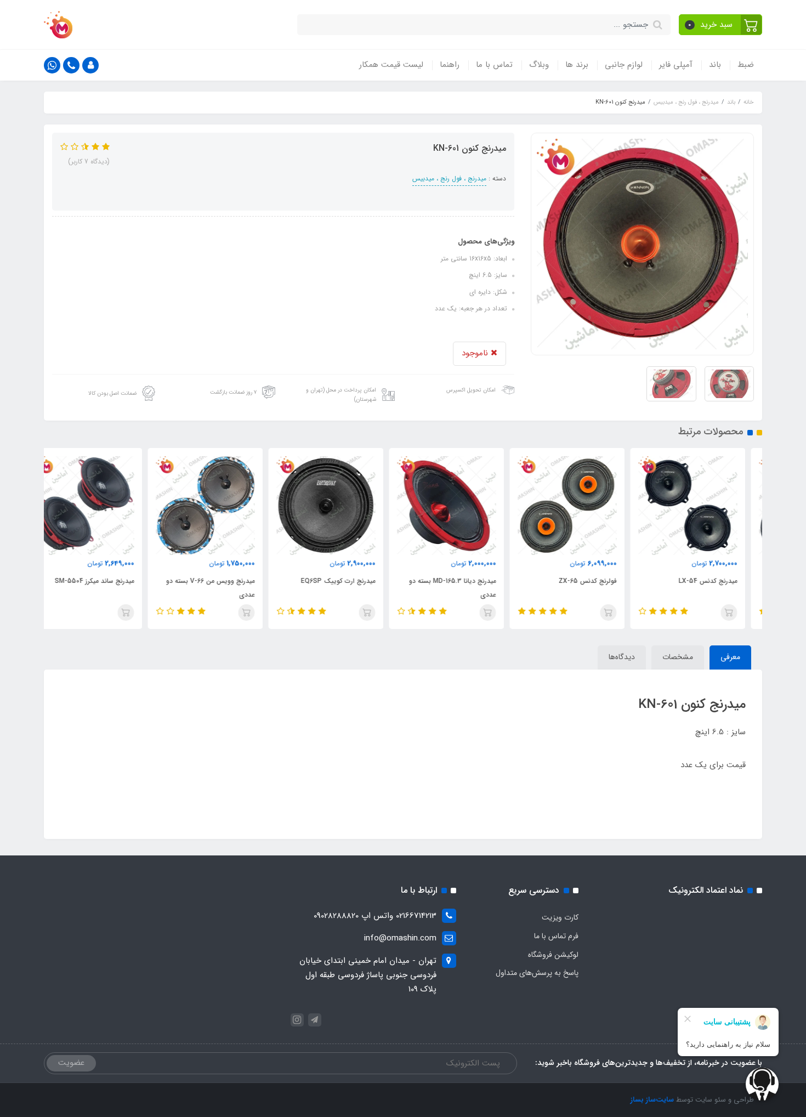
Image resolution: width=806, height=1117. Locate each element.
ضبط (745, 64)
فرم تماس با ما (556, 936)
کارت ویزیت (560, 917)
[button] (721, 24)
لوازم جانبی (624, 64)
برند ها (576, 64)
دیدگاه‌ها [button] (622, 657)
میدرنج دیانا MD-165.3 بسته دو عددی (469, 588)
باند (715, 64)
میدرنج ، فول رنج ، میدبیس (449, 178)
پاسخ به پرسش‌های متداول (537, 973)
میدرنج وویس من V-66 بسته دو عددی (227, 588)
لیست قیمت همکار (391, 64)
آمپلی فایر (676, 64)
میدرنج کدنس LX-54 (724, 581)
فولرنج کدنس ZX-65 (604, 581)
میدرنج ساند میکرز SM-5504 (111, 581)
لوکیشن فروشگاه (553, 955)
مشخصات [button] (677, 657)
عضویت (71, 1062)
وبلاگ (539, 64)
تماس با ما (494, 64)
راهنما (449, 64)
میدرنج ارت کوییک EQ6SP (354, 581)
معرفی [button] (730, 657)
